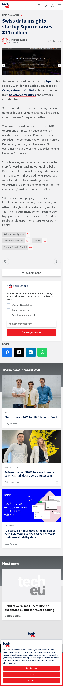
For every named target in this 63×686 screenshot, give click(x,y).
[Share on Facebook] (8, 352)
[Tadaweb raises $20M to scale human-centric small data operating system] (31, 446)
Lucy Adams (11, 423)
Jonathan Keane (13, 615)
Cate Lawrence (12, 482)
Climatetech (9, 526)
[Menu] (59, 5)
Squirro (51, 81)
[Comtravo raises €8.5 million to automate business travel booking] (31, 585)
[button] (31, 61)
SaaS (6, 412)
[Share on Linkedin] (31, 352)
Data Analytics (10, 15)
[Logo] (7, 5)
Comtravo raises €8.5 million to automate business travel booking (30, 608)
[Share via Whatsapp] (43, 352)
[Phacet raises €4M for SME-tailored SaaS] (31, 391)
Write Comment (31, 273)
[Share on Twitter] (20, 352)
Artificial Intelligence (14, 234)
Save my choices (31, 332)
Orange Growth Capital (18, 90)
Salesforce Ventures (22, 95)
